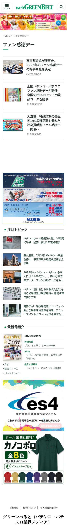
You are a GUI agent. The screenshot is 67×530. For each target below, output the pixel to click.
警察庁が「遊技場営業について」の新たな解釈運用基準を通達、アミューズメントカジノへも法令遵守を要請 (44, 310)
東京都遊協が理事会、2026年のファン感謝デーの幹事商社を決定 (44, 65)
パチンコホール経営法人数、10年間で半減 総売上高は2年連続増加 (44, 240)
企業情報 (14, 507)
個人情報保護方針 (49, 507)
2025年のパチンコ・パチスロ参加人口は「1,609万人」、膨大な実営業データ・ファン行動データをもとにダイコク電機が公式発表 (44, 276)
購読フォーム (11, 368)
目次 (6, 364)
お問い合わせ (29, 507)
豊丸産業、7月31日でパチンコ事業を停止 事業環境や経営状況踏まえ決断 (44, 259)
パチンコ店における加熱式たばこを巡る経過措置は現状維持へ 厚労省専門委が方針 (44, 293)
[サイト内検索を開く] (61, 7)
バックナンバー (12, 373)
